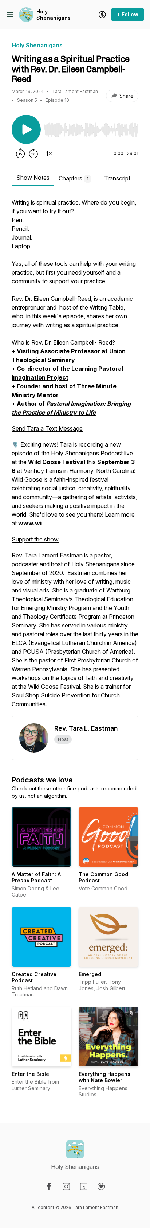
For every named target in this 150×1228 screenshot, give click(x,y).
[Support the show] (102, 14)
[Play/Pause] (26, 129)
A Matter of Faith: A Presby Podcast (36, 877)
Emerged (90, 974)
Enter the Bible (30, 1074)
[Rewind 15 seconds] (20, 153)
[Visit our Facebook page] (48, 1186)
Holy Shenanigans (53, 14)
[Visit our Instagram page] (66, 1186)
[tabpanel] (75, 457)
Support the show (35, 539)
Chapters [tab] (73, 178)
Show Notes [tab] (33, 177)
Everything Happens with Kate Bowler (104, 1077)
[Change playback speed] (49, 153)
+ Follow (127, 14)
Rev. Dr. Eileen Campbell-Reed (51, 298)
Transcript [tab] (117, 178)
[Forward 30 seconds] (33, 153)
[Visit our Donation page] (101, 1186)
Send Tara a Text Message (47, 428)
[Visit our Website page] (83, 1186)
